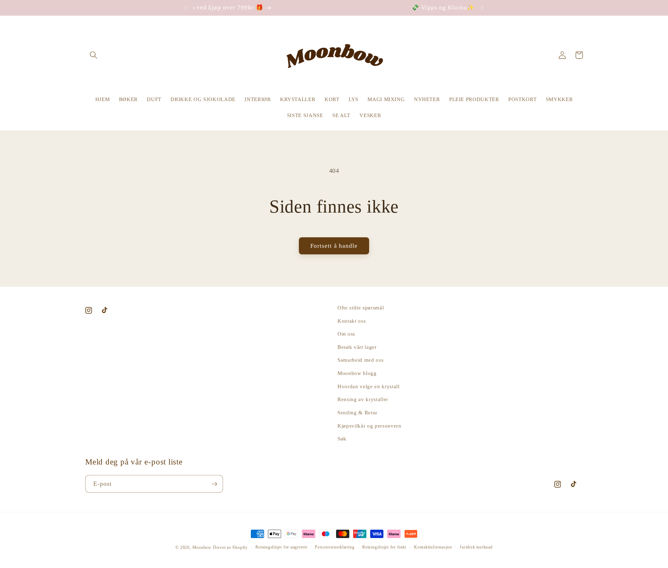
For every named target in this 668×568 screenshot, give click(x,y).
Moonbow (202, 547)
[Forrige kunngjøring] (185, 7)
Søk (342, 439)
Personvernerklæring (335, 547)
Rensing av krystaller (362, 399)
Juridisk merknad (476, 547)
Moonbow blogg (357, 373)
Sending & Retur (357, 412)
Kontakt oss (351, 321)
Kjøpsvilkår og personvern (369, 426)
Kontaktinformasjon (433, 547)
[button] (93, 55)
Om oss (346, 334)
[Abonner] (214, 484)
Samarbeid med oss (360, 360)
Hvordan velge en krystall (368, 386)
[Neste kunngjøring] (482, 7)
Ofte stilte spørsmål (360, 307)
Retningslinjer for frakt (384, 547)
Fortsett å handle (334, 246)
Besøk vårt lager (357, 347)
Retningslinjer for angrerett (281, 547)
